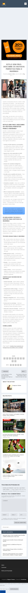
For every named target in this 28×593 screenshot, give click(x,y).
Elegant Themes (11, 579)
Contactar (3, 567)
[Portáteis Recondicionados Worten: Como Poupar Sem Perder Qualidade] (14, 426)
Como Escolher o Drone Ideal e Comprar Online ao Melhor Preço (13, 475)
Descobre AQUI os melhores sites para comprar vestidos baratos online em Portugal (14, 210)
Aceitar (3, 591)
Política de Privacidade (6, 570)
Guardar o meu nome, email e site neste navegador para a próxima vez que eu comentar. (13, 519)
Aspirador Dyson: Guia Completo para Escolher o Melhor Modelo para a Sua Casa (14, 536)
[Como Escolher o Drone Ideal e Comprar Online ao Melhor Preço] (14, 466)
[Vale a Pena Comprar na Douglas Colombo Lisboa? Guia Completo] (14, 405)
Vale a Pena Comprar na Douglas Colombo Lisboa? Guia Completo (13, 415)
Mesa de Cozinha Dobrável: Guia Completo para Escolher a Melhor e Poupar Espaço (13, 554)
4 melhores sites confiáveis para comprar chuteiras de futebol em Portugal (13, 455)
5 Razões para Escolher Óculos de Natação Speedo (13, 540)
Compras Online (11, 74)
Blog (24, 74)
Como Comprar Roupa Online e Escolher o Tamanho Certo (13, 549)
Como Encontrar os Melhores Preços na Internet (12, 545)
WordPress (23, 579)
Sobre (2, 565)
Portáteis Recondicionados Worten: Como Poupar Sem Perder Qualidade (13, 435)
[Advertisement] (14, 22)
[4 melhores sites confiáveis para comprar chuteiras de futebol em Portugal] (14, 446)
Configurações (14, 589)
